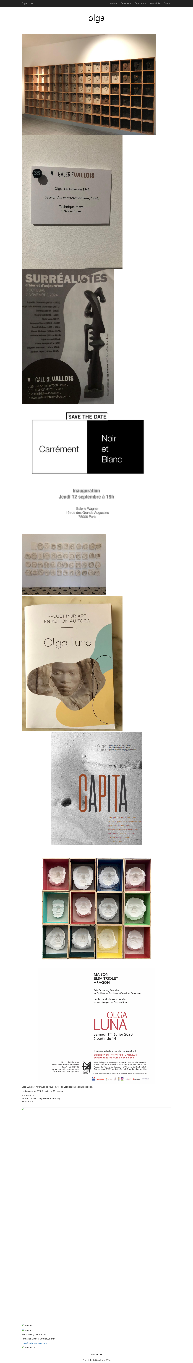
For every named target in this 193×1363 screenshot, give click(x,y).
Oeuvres (125, 3)
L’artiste (113, 3)
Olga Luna (27, 3)
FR (101, 1354)
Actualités (155, 3)
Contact (167, 3)
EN (92, 1354)
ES (97, 1354)
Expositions (140, 3)
